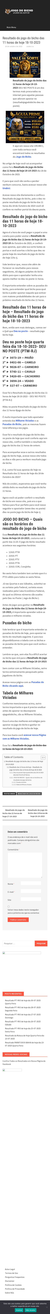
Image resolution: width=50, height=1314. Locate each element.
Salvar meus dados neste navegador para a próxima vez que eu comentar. (23, 911)
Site (9, 900)
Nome (11, 884)
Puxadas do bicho (21, 782)
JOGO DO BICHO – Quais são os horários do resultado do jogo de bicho (27, 779)
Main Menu (11, 27)
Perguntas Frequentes (14, 1277)
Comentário (14, 849)
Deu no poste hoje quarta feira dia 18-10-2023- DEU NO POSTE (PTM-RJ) (28, 774)
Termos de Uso (11, 1273)
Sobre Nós (9, 1292)
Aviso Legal (10, 1269)
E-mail (11, 892)
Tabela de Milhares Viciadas (24, 784)
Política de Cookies (13, 1285)
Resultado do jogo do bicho (29, 794)
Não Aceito (30, 1310)
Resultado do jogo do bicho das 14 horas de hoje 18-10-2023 (37, 813)
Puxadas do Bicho (12, 424)
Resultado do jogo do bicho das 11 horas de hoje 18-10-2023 (24, 762)
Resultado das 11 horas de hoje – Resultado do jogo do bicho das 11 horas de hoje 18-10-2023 (25, 768)
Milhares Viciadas (25, 420)
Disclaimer (9, 1281)
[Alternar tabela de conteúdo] (42, 757)
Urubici (6, 188)
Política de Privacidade (15, 1289)
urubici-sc (30, 46)
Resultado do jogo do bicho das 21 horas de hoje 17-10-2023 (14, 813)
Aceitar (19, 1310)
